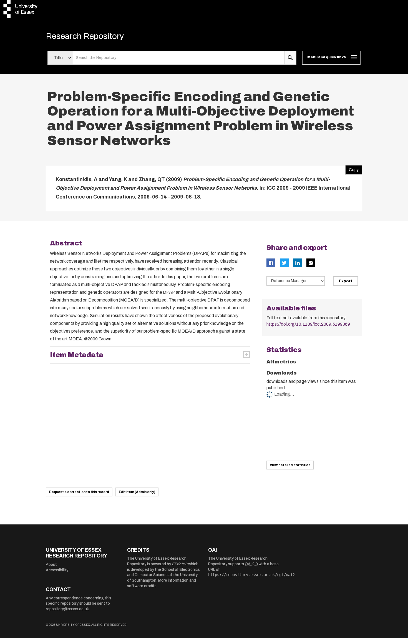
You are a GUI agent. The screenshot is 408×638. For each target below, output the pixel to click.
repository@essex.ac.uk (67, 609)
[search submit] (290, 58)
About (51, 564)
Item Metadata (77, 354)
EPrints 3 (179, 564)
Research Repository (85, 36)
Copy (352, 168)
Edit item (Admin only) (137, 492)
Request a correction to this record (79, 492)
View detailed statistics (290, 465)
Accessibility (57, 570)
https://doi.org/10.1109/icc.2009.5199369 (308, 324)
